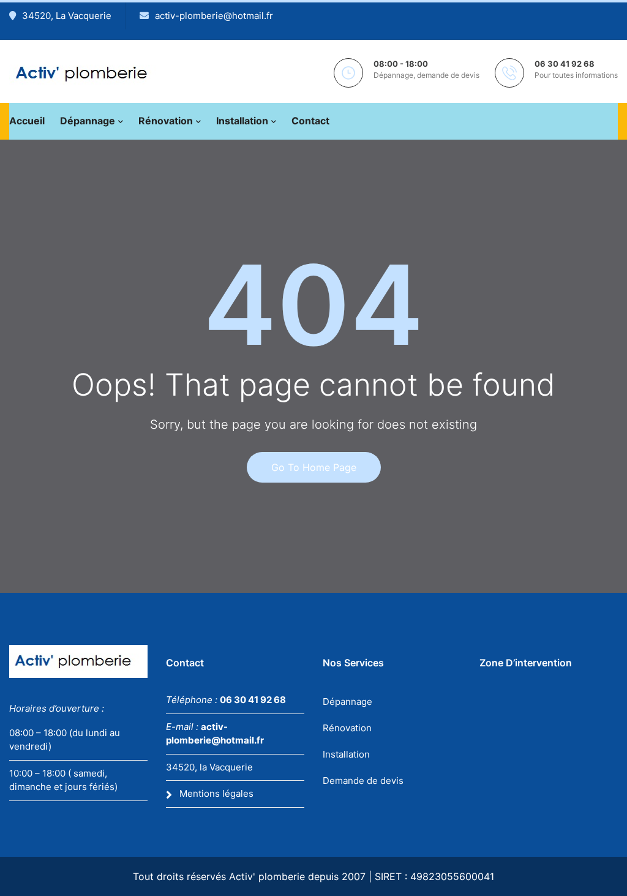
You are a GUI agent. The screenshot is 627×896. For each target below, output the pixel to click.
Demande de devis (363, 780)
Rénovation (165, 121)
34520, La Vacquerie (66, 15)
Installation (242, 121)
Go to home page (313, 467)
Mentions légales (216, 793)
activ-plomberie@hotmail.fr (214, 15)
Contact (310, 121)
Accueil (27, 121)
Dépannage (87, 121)
